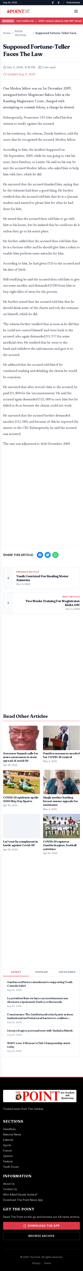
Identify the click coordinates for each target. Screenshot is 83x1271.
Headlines (9, 1129)
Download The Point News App (23, 1200)
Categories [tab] (66, 972)
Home (7, 33)
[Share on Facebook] (40, 555)
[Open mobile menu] (76, 11)
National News (12, 1134)
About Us (9, 1183)
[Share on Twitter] (48, 555)
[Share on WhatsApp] (55, 555)
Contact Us (10, 1189)
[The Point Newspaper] (58, 2)
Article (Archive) (20, 33)
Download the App (44, 1225)
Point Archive (73, 2)
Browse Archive (41, 1236)
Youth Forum (11, 1166)
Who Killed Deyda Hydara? (20, 1194)
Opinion (8, 1156)
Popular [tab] (41, 972)
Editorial (8, 1139)
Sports (7, 1145)
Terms (47, 1263)
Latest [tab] (16, 972)
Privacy (36, 1263)
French (7, 1150)
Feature (8, 1161)
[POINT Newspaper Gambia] (52, 2)
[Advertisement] (41, 498)
